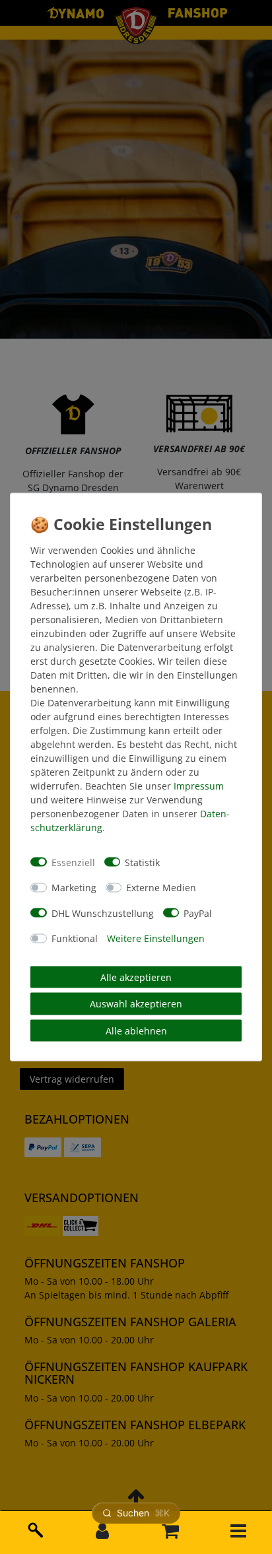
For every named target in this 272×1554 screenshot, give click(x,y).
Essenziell (73, 862)
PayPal (198, 912)
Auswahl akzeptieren (136, 1003)
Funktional (74, 938)
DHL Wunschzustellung (102, 912)
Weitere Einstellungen (156, 938)
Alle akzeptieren (136, 976)
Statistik (142, 862)
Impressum (199, 786)
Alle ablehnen (136, 1030)
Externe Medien (161, 887)
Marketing (73, 887)
